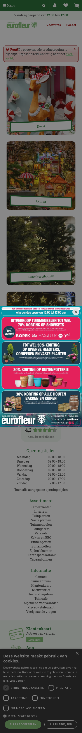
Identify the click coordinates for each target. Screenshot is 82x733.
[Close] (75, 311)
